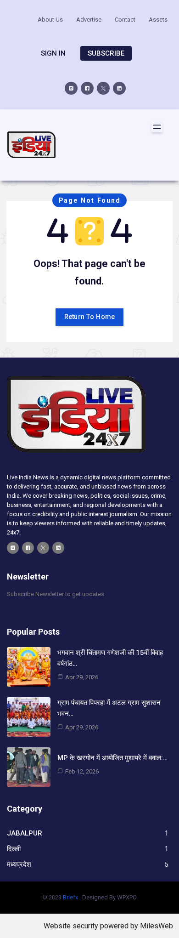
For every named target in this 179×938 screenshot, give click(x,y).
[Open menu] (156, 126)
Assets (158, 19)
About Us (50, 19)
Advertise (88, 19)
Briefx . (72, 897)
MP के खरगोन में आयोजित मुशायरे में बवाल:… (112, 758)
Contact (125, 19)
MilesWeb (156, 925)
